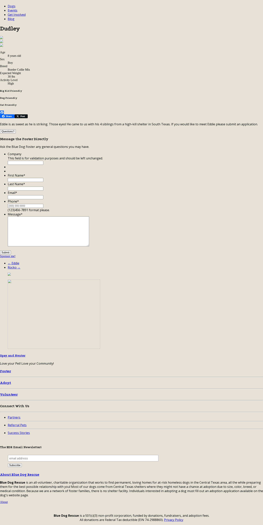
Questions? (8, 131)
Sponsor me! (7, 256)
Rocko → (14, 267)
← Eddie (13, 263)
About (4, 502)
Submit (5, 252)
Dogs (11, 6)
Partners (14, 417)
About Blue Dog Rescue (19, 475)
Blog (11, 19)
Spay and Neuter (12, 355)
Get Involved (17, 15)
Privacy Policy (173, 520)
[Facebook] (131, 112)
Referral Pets (17, 425)
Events (12, 10)
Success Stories (19, 433)
